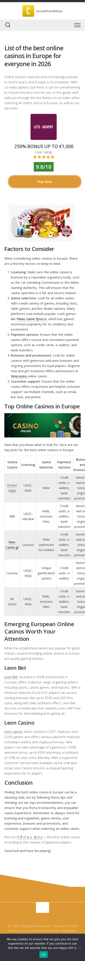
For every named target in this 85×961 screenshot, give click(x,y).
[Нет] (79, 947)
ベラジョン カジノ (29, 837)
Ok (44, 954)
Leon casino (13, 731)
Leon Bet (11, 677)
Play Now (44, 181)
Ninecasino (19, 376)
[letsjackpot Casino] (44, 138)
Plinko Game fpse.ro (32, 319)
